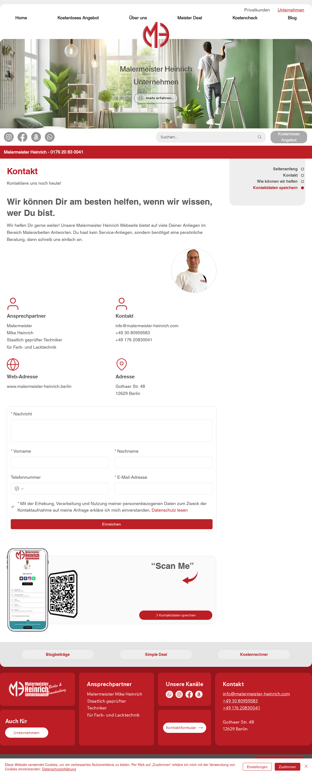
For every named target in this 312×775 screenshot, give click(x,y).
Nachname (126, 451)
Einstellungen (257, 766)
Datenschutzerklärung (59, 768)
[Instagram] (179, 694)
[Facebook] (189, 694)
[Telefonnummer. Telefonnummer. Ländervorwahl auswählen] (19, 489)
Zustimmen (287, 766)
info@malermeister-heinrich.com (256, 694)
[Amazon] (199, 694)
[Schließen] (306, 766)
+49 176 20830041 (241, 708)
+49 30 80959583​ (240, 701)
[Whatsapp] (169, 694)
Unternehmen (291, 9)
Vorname (21, 451)
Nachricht (21, 413)
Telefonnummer (26, 477)
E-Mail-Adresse (131, 477)
